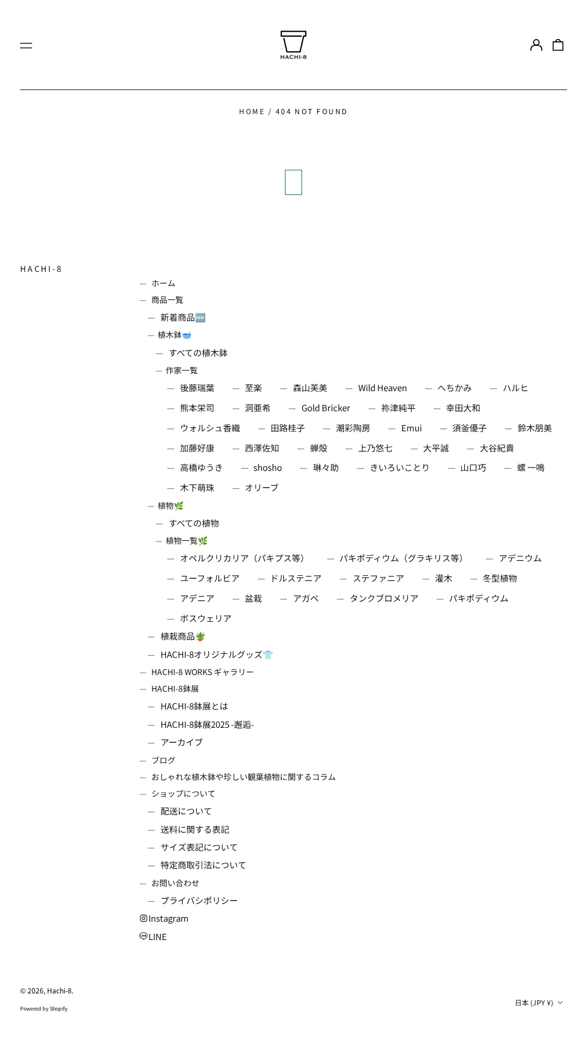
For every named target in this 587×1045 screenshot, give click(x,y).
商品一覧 (167, 299)
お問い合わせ (175, 882)
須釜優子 (469, 428)
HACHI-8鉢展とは (194, 706)
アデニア (197, 598)
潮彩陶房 (353, 428)
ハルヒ (516, 387)
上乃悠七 (375, 448)
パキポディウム (478, 598)
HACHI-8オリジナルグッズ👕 (217, 654)
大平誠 (436, 448)
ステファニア (378, 578)
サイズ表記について (199, 847)
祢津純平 (398, 407)
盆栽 (253, 598)
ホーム (163, 282)
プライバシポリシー (199, 900)
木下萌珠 (197, 487)
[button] (558, 45)
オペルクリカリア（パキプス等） (244, 558)
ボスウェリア (206, 618)
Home (252, 111)
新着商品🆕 (183, 317)
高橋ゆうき (201, 467)
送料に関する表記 (195, 829)
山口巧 (473, 467)
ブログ (163, 760)
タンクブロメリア (384, 598)
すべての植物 (194, 523)
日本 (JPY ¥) (535, 1002)
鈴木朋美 (535, 428)
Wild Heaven (382, 387)
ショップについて (183, 793)
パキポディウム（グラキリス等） (403, 558)
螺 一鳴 (531, 467)
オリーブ (262, 487)
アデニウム (520, 558)
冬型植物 (500, 578)
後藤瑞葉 (197, 387)
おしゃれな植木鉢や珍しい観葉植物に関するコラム (243, 776)
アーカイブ (182, 742)
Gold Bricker (326, 407)
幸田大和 (463, 407)
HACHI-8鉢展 (175, 688)
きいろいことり (400, 467)
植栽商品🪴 (183, 636)
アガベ (306, 598)
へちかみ (454, 387)
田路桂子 (288, 428)
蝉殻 (318, 448)
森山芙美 (310, 387)
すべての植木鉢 (198, 352)
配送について (186, 811)
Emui (411, 428)
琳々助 (326, 467)
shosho (267, 467)
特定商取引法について (203, 865)
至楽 (253, 387)
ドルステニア (296, 578)
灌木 (443, 578)
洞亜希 (258, 407)
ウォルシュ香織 (210, 428)
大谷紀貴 (497, 448)
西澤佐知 (262, 448)
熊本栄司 (197, 407)
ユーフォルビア (210, 578)
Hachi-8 (41, 268)
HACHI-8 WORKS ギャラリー (202, 671)
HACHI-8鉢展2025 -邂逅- (207, 724)
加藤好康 (197, 448)
